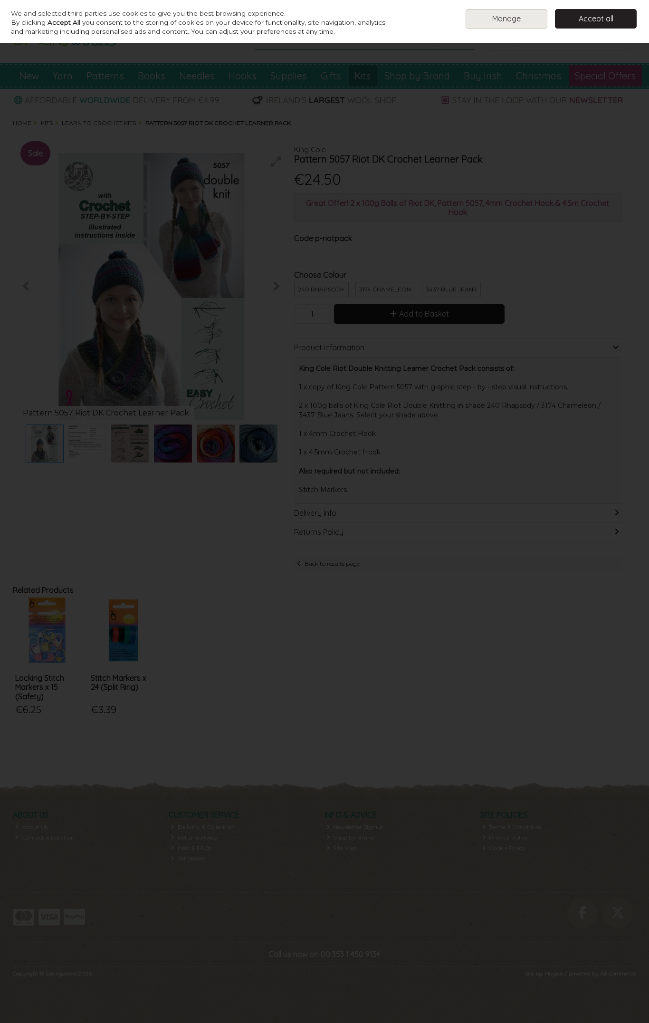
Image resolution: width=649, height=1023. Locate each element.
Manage (506, 18)
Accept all (596, 18)
